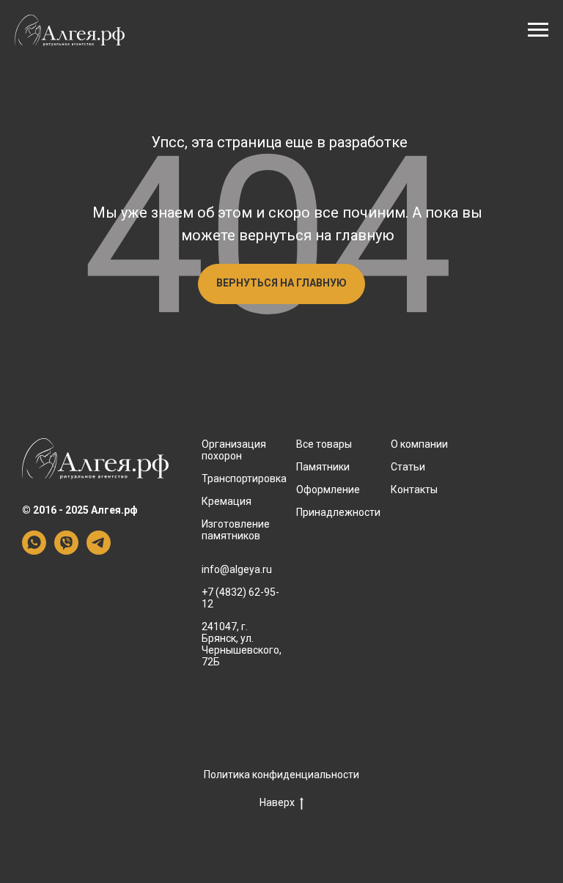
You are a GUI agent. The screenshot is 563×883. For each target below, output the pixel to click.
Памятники (323, 467)
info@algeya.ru (237, 569)
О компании (419, 444)
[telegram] (99, 550)
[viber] (66, 550)
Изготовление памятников (236, 530)
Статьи (408, 467)
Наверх (277, 802)
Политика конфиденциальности (281, 774)
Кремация (226, 501)
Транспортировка (244, 478)
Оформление (328, 489)
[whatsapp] (34, 550)
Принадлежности (338, 512)
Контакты (414, 489)
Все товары (324, 444)
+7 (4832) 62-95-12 (240, 598)
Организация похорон (234, 450)
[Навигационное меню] (538, 30)
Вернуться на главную (281, 283)
